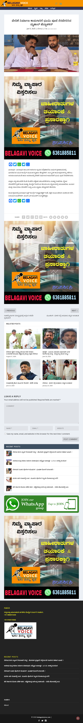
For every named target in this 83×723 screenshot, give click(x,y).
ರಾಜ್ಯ (41, 8)
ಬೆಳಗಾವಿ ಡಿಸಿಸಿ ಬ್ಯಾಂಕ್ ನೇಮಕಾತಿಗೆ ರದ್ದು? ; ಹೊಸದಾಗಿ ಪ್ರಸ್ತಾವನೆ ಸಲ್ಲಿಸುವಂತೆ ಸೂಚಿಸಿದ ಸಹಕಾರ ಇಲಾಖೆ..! (42, 452)
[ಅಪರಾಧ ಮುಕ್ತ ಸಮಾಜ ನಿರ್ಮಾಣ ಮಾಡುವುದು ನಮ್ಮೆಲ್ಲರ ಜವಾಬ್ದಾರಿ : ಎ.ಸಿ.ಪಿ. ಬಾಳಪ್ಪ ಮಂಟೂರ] (9, 462)
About (6, 705)
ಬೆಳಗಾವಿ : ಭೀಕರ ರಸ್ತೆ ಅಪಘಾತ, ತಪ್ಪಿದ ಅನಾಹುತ (57, 383)
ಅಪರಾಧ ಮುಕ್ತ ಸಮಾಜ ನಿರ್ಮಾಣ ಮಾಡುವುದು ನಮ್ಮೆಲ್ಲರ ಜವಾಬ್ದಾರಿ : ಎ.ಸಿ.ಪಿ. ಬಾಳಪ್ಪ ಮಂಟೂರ (39, 461)
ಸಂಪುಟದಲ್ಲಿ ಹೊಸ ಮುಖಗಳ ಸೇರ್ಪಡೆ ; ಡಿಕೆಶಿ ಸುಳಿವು (22, 383)
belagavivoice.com (43, 717)
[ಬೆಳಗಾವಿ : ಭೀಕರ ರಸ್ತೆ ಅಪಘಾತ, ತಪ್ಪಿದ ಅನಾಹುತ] (60, 369)
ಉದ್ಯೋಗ (52, 8)
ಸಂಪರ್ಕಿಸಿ (7, 700)
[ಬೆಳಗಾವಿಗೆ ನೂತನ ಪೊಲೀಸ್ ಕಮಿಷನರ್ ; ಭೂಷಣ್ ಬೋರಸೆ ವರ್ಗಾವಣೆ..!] (9, 471)
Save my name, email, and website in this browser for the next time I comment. (38, 434)
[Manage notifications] (78, 718)
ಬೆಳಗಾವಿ (30, 8)
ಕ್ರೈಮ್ (36, 8)
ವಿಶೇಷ (46, 8)
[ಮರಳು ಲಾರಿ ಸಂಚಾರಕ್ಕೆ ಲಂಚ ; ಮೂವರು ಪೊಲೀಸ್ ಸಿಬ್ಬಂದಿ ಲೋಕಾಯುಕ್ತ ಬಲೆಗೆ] (9, 479)
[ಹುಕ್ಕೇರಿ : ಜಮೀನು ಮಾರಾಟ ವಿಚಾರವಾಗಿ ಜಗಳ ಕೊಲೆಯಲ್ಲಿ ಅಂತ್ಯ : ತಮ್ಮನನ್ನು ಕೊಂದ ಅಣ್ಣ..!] (60, 338)
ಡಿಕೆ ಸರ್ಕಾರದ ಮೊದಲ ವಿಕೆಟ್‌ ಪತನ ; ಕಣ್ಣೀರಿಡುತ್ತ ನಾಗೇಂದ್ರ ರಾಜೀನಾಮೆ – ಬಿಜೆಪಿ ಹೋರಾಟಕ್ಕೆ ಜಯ (41, 487)
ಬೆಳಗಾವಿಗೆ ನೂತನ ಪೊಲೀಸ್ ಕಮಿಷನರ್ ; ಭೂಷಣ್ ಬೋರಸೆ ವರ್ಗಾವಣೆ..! (33, 469)
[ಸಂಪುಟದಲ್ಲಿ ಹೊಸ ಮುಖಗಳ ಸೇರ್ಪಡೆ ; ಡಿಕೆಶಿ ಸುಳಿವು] (23, 369)
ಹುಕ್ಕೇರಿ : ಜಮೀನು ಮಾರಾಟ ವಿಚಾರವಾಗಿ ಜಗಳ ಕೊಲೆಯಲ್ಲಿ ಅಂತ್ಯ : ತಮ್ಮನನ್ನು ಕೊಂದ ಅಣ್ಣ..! (56, 353)
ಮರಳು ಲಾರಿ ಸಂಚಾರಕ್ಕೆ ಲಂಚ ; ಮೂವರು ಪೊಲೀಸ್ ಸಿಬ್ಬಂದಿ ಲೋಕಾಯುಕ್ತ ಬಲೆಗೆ (35, 478)
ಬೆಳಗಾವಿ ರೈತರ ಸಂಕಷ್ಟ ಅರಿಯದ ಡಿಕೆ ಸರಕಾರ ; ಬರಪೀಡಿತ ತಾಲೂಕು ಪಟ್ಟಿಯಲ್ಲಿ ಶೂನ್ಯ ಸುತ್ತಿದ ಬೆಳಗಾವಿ (22, 353)
